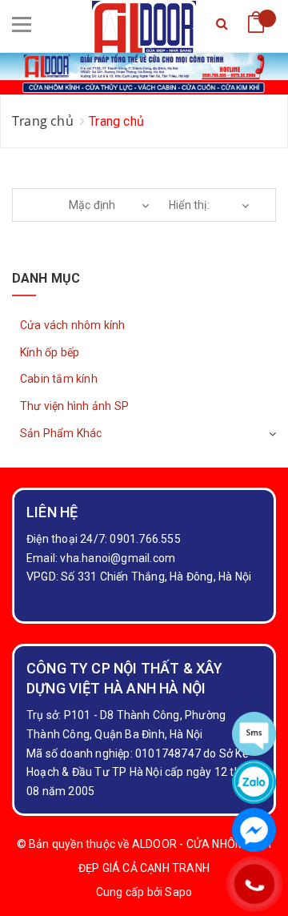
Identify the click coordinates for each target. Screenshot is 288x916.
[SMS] (254, 734)
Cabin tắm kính (59, 378)
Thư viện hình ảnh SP (74, 406)
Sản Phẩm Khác (61, 433)
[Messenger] (254, 830)
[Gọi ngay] (254, 884)
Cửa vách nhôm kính (73, 325)
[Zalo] (254, 782)
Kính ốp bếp (49, 352)
